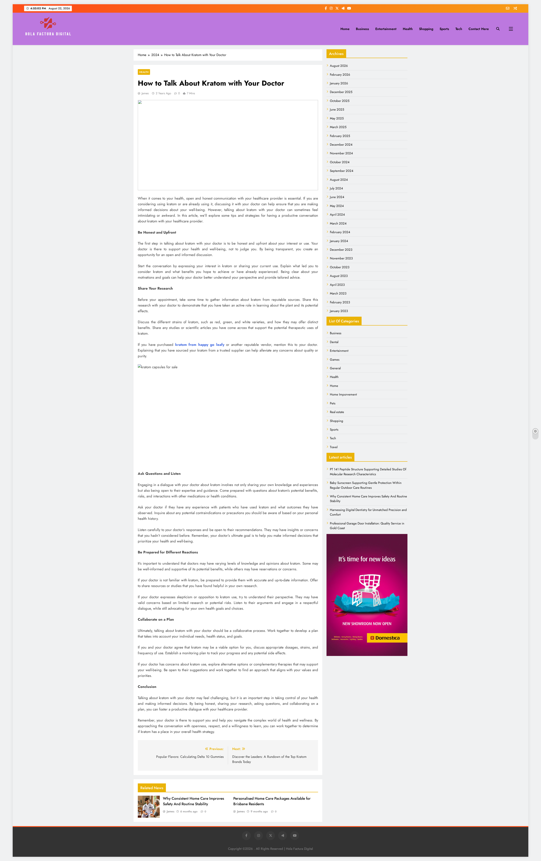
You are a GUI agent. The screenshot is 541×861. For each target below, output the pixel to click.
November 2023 (341, 258)
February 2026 (340, 74)
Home (345, 28)
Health (408, 28)
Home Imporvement (343, 394)
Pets (332, 403)
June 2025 (337, 109)
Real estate (337, 412)
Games (334, 359)
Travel (333, 447)
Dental (334, 342)
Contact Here (479, 28)
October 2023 (339, 267)
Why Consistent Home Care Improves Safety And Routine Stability (193, 801)
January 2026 (339, 83)
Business (362, 28)
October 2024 (340, 162)
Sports (444, 28)
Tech (458, 28)
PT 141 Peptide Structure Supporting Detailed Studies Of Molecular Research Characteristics (368, 471)
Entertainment (385, 28)
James (145, 93)
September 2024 (341, 170)
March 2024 (338, 223)
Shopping (426, 28)
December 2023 (341, 249)
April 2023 (337, 284)
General (335, 368)
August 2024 (339, 179)
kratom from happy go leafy (199, 344)
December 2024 (341, 144)
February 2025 (340, 136)
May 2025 (337, 118)
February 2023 (340, 302)
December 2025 (341, 92)
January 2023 (339, 311)
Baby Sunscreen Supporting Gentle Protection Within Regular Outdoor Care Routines (366, 485)
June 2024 (337, 197)
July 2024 (336, 188)
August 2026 (339, 65)
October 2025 (339, 101)
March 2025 (338, 127)
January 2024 (339, 241)
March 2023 (338, 293)
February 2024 (340, 232)
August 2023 (339, 276)
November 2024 (341, 153)
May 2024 (337, 206)
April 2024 (337, 214)
